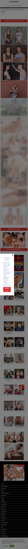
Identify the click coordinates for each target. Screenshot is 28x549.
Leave (7, 290)
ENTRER (7, 288)
